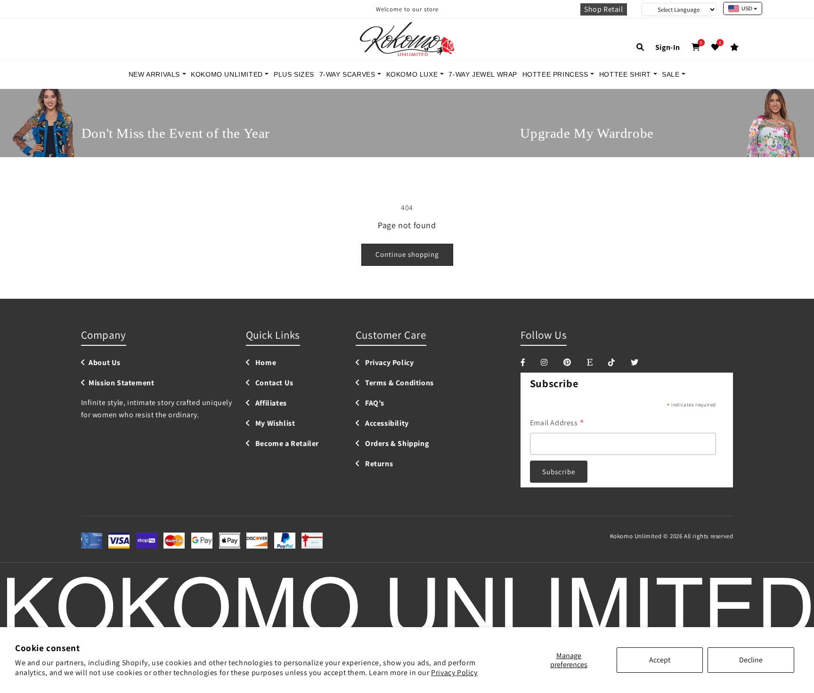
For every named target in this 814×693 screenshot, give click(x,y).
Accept (659, 660)
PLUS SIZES (294, 74)
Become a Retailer (286, 443)
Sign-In (667, 47)
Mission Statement (121, 383)
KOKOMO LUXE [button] (413, 74)
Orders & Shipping (396, 443)
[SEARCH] (640, 47)
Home (264, 362)
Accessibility (385, 423)
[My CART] (696, 47)
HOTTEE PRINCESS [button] (556, 74)
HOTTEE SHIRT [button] (626, 74)
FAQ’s (373, 403)
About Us (105, 362)
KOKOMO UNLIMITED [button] (228, 74)
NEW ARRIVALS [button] (155, 74)
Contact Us (273, 383)
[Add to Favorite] (715, 47)
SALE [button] (672, 74)
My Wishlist (274, 423)
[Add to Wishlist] (734, 47)
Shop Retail (603, 9)
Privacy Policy (454, 672)
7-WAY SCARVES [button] (348, 74)
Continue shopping (407, 254)
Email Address (557, 423)
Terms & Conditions (398, 383)
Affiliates (270, 403)
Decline (751, 660)
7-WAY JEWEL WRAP (482, 74)
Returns (378, 464)
